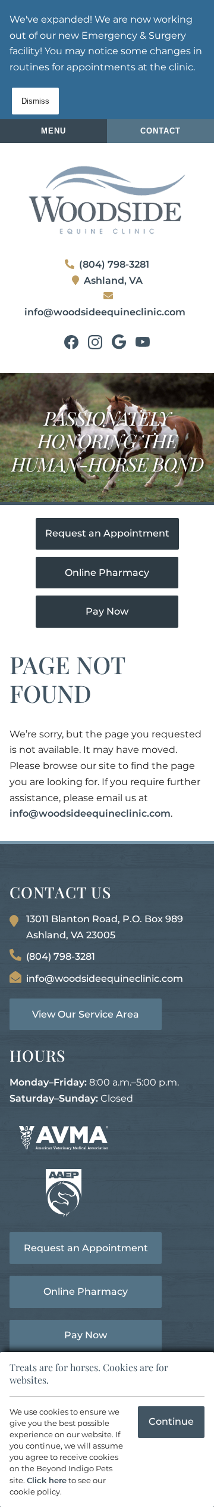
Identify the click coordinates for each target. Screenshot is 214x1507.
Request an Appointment (107, 533)
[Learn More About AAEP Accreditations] (63, 1193)
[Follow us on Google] (119, 342)
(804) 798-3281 (114, 264)
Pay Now (107, 611)
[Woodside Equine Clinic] (107, 200)
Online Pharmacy (107, 572)
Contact (160, 130)
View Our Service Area (85, 1014)
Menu (53, 130)
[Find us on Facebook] (71, 342)
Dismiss (35, 101)
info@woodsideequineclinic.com (104, 312)
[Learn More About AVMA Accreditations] (63, 1138)
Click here (47, 1480)
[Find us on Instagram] (95, 342)
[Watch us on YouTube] (143, 342)
